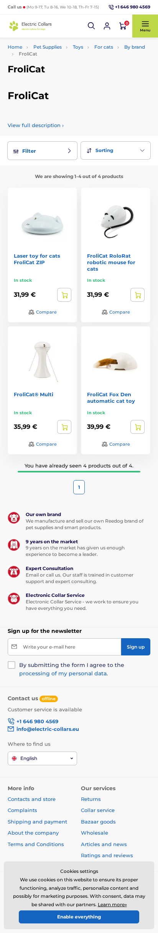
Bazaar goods (98, 822)
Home (15, 47)
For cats (103, 47)
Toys (78, 47)
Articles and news (104, 844)
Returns (91, 799)
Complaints (22, 810)
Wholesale (94, 833)
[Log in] (107, 26)
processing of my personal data (63, 673)
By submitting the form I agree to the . (71, 669)
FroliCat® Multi (33, 394)
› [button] (36, 125)
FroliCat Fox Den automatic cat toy (111, 397)
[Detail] (64, 294)
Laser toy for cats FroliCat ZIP (37, 259)
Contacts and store (32, 799)
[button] (91, 26)
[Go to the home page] (31, 26)
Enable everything (79, 917)
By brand (134, 47)
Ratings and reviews (107, 855)
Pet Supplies (47, 47)
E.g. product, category (53, 51)
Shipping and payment (37, 822)
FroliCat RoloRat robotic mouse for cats (111, 262)
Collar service (98, 810)
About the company (33, 833)
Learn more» (112, 904)
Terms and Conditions (36, 844)
